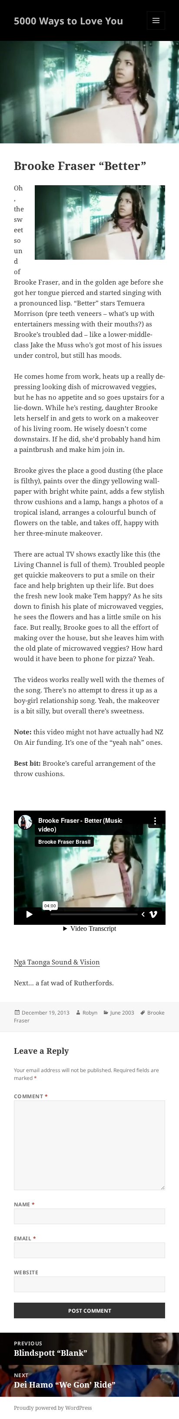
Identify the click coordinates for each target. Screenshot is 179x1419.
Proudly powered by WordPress (53, 1408)
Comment (31, 1096)
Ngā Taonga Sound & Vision (57, 961)
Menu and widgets (156, 29)
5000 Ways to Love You (68, 20)
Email (25, 1238)
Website (26, 1272)
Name (24, 1204)
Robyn (90, 1012)
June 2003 (122, 1012)
